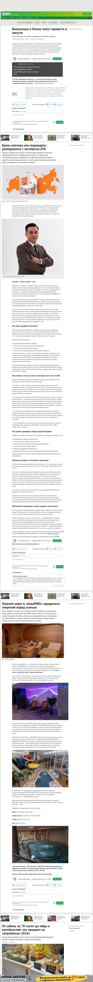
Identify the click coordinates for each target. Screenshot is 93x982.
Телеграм (59, 104)
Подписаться (57, 59)
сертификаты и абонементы (33, 790)
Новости (4, 18)
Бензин (37, 22)
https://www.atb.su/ (53, 533)
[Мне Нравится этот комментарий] (55, 585)
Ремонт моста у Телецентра (25, 22)
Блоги (36, 18)
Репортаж (72, 930)
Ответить (61, 585)
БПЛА (44, 22)
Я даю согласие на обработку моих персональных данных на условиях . (30, 122)
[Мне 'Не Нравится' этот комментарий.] (57, 585)
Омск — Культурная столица (68, 22)
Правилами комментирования (31, 124)
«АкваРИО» (22, 664)
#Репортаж (5, 942)
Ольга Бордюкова (74, 928)
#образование (33, 39)
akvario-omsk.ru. (21, 823)
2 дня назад (16, 585)
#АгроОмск (11, 942)
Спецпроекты (29, 18)
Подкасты (12, 18)
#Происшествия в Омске (18, 39)
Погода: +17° (78, 13)
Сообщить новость (20, 104)
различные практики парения (43, 723)
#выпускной (41, 39)
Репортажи (20, 18)
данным (29, 315)
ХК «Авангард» (53, 22)
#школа (27, 39)
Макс (50, 104)
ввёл (27, 355)
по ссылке (37, 808)
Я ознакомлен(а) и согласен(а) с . (25, 124)
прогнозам (53, 464)
